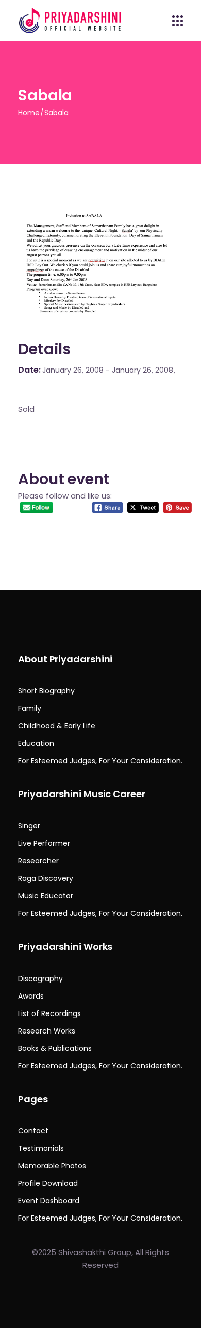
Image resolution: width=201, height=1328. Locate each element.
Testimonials (41, 1148)
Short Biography (46, 691)
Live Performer (44, 843)
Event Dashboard (48, 1200)
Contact (33, 1131)
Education (36, 743)
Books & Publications (55, 1048)
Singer (29, 826)
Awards (31, 996)
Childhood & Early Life (56, 726)
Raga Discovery (45, 878)
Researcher (38, 861)
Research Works (46, 1031)
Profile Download (48, 1183)
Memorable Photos (52, 1165)
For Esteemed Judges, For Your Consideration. (100, 760)
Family (29, 708)
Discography (40, 978)
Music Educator (45, 896)
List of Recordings (49, 1013)
